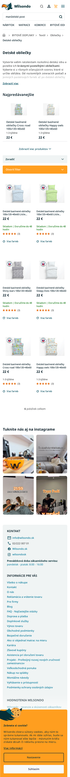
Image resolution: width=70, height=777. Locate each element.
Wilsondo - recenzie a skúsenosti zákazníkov (34, 707)
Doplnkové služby (18, 621)
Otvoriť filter (13, 169)
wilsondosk (19, 554)
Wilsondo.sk (19, 548)
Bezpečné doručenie (19, 635)
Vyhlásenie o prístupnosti (22, 682)
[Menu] (62, 6)
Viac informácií (13, 748)
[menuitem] (8, 25)
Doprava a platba (17, 616)
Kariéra (11, 645)
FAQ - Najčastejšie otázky (22, 611)
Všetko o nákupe (17, 582)
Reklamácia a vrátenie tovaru (24, 596)
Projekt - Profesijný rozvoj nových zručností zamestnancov (33, 661)
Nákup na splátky (17, 672)
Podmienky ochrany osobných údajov (30, 687)
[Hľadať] (41, 6)
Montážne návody (18, 677)
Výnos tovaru (15, 626)
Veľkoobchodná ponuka (21, 668)
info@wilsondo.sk (23, 537)
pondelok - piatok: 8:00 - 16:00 (32, 562)
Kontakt (12, 587)
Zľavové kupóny (16, 650)
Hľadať (61, 17)
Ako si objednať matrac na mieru (27, 640)
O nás (10, 592)
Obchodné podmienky (20, 630)
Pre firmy (12, 601)
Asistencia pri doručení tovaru (25, 655)
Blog (10, 606)
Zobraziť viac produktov (33, 149)
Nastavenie (33, 757)
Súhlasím (33, 769)
